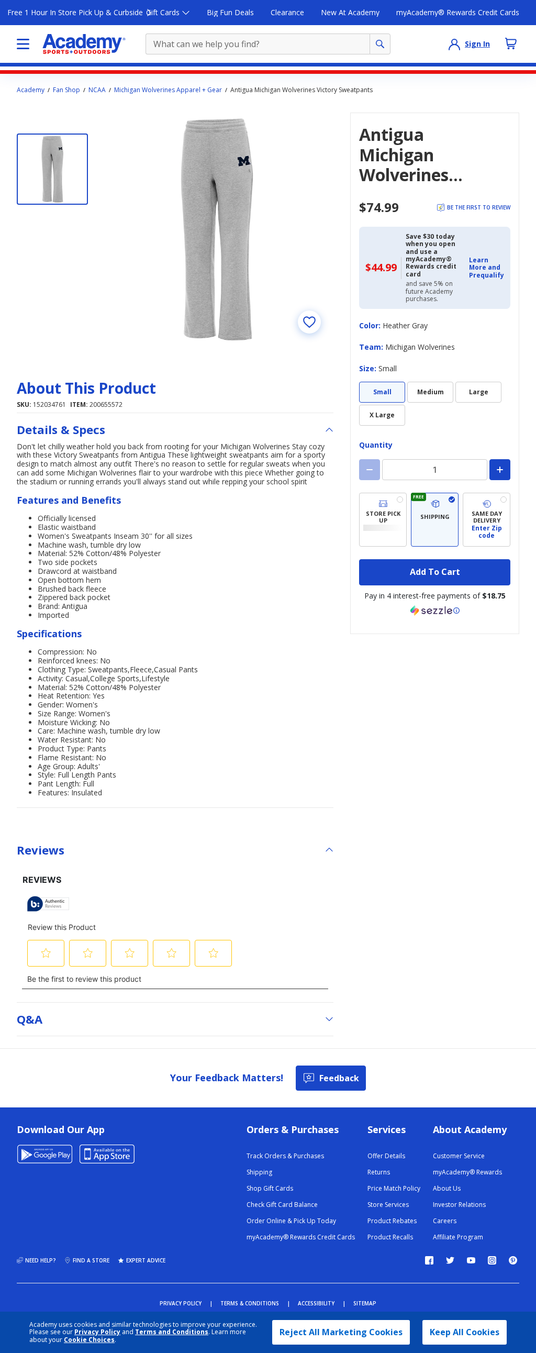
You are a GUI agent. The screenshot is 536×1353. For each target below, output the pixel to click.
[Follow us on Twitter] (450, 1260)
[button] (486, 268)
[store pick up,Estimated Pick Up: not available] (383, 519)
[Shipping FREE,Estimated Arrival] (434, 519)
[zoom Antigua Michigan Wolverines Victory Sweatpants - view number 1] (216, 229)
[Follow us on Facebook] (429, 1260)
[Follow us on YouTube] (471, 1260)
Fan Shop (66, 90)
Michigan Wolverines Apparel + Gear (168, 90)
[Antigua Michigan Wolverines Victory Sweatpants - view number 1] (52, 169)
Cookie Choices (89, 1340)
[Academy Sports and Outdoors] (84, 44)
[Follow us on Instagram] (492, 1260)
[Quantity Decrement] (369, 469)
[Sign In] (454, 44)
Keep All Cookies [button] (464, 1332)
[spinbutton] (434, 469)
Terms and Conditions (171, 1331)
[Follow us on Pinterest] (513, 1260)
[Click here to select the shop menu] (23, 44)
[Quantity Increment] (499, 469)
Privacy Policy (97, 1331)
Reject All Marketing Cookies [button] (341, 1332)
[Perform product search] (380, 44)
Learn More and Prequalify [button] (486, 268)
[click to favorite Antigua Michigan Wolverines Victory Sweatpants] (309, 322)
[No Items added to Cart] (510, 43)
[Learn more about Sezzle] (435, 610)
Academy (30, 90)
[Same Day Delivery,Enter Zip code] (486, 519)
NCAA (97, 90)
